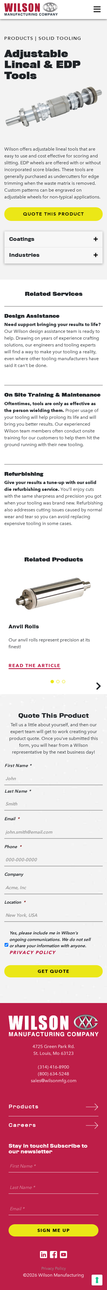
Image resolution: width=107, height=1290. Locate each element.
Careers (22, 1125)
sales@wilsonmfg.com (53, 1080)
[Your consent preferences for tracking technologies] (97, 1280)
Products (18, 38)
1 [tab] (52, 681)
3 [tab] (63, 681)
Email (11, 818)
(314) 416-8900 (53, 1067)
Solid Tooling (60, 38)
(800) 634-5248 (53, 1073)
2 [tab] (58, 681)
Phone (12, 846)
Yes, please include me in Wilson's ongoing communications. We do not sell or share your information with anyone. (49, 942)
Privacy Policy (32, 952)
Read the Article (34, 665)
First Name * (18, 765)
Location (14, 902)
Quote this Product (53, 214)
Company (13, 874)
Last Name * (18, 791)
